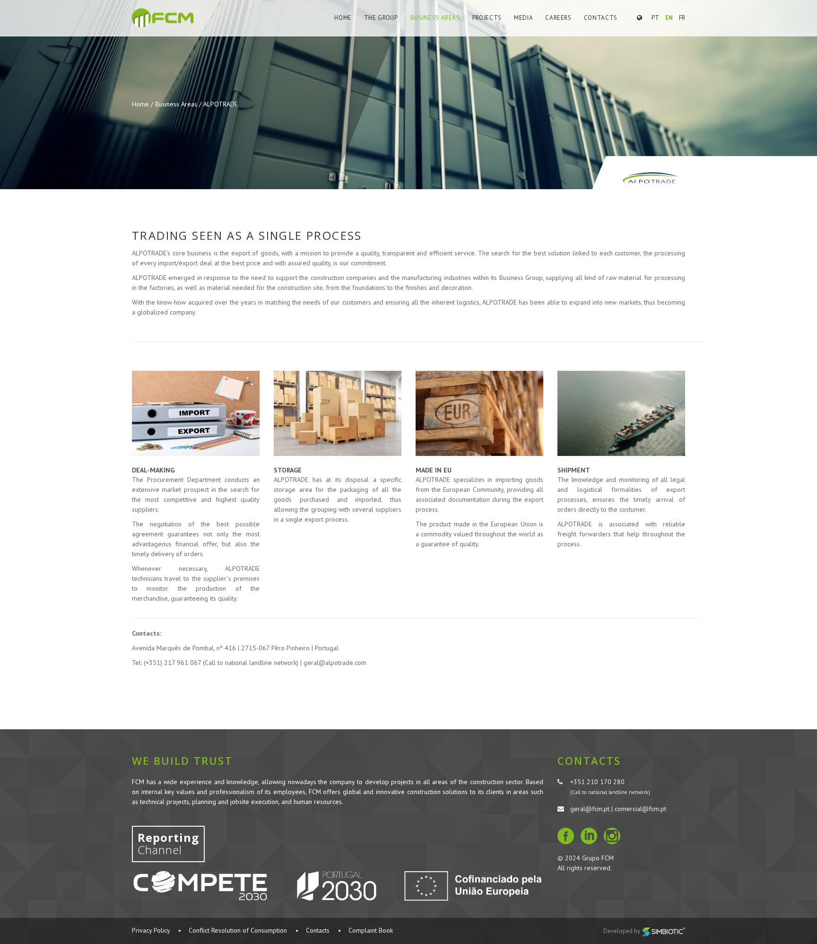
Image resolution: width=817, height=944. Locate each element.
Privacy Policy (151, 930)
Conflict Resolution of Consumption (238, 930)
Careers (558, 18)
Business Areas (435, 18)
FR (682, 18)
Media (523, 18)
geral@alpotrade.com (335, 662)
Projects (487, 18)
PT (655, 18)
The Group (381, 18)
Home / (143, 104)
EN (669, 18)
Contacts (600, 18)
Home (343, 18)
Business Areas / (179, 104)
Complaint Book (370, 930)
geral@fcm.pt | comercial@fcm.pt (618, 808)
